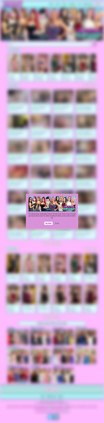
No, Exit (57, 223)
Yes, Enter (48, 223)
